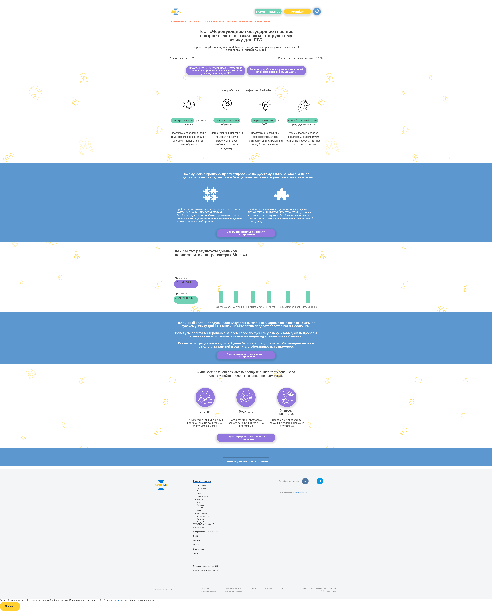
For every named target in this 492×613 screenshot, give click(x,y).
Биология (200, 508)
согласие (119, 600)
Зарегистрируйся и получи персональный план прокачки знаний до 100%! (276, 70)
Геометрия (201, 505)
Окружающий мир (203, 496)
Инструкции (198, 549)
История (200, 511)
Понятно (10, 606)
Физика (199, 494)
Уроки (195, 553)
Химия (199, 502)
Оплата (196, 540)
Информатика (202, 513)
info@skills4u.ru (301, 493)
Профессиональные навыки (205, 532)
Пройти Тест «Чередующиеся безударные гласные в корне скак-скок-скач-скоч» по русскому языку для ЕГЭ (215, 71)
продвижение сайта (319, 588)
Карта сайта (331, 591)
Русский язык (201, 491)
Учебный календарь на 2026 (205, 566)
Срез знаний (201, 485)
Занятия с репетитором (203, 523)
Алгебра (200, 499)
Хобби (196, 536)
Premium (298, 11)
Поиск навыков (268, 11)
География (201, 519)
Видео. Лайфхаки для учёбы (206, 570)
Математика (201, 488)
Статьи (281, 588)
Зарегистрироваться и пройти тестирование (246, 233)
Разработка (305, 588)
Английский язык (203, 516)
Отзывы (196, 545)
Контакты (268, 588)
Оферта (255, 588)
